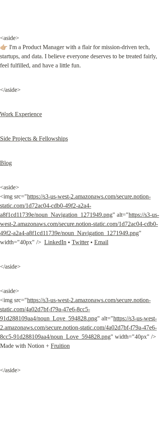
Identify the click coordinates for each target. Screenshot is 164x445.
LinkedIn (55, 242)
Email (101, 242)
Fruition (60, 346)
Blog (6, 163)
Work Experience (21, 114)
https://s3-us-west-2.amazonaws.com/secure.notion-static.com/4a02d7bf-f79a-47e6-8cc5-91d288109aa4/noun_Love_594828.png (75, 309)
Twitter (80, 242)
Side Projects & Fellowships (34, 138)
